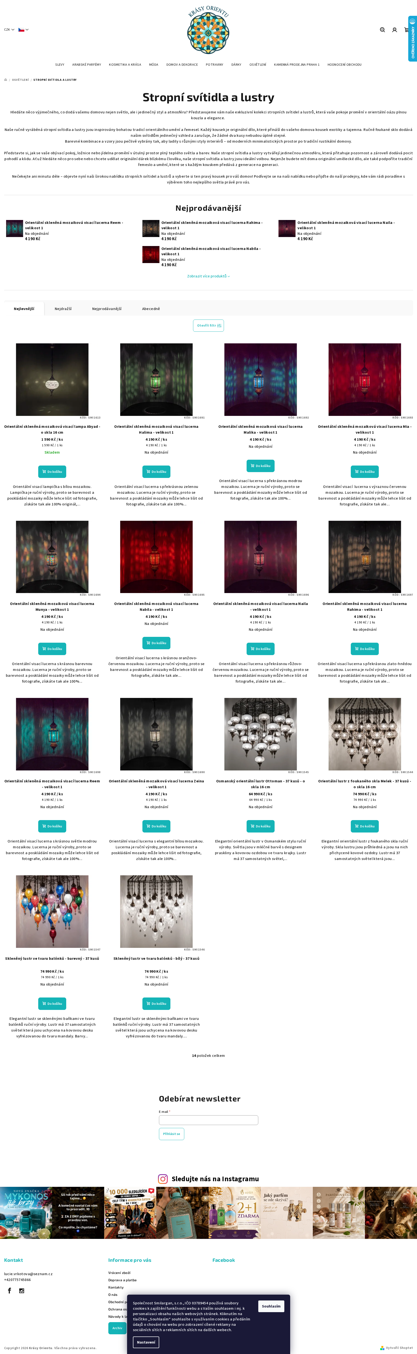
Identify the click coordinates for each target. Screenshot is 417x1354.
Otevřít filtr (206, 325)
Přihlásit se (171, 1134)
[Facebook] (9, 1290)
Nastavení (146, 1342)
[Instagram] (21, 1290)
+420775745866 (17, 1279)
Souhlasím (271, 1306)
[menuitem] (59, 64)
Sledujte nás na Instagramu (215, 1179)
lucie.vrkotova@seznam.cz (28, 1274)
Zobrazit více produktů (207, 276)
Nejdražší (63, 308)
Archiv (117, 1328)
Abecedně (151, 308)
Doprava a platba (122, 1280)
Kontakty (116, 1287)
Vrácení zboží (119, 1272)
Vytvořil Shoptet (399, 1347)
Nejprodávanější (107, 308)
